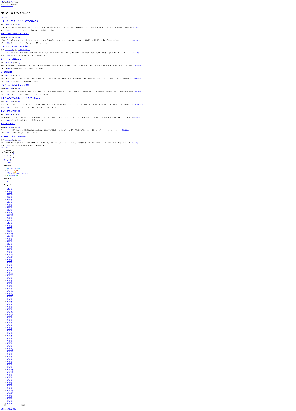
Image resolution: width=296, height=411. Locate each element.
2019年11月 (10, 254)
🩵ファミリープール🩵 (13, 169)
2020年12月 (10, 233)
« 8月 (5, 162)
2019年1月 (9, 270)
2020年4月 (9, 246)
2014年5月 (9, 361)
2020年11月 (10, 235)
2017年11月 (10, 293)
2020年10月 (10, 236)
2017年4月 (9, 304)
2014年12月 (10, 350)
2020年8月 (9, 240)
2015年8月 (9, 337)
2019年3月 (9, 267)
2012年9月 (9, 393)
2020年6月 (9, 243)
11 (6, 157)
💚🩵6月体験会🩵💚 (12, 175)
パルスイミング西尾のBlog (8, 1)
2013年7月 (9, 377)
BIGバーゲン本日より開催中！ (14, 137)
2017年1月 (9, 309)
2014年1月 (9, 367)
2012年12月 (10, 388)
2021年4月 (9, 227)
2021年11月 (10, 215)
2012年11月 (10, 390)
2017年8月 (9, 298)
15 (12, 157)
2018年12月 (10, 272)
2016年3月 (9, 325)
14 (10, 157)
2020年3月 (9, 248)
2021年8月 (9, 220)
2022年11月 (10, 196)
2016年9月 (9, 316)
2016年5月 (9, 322)
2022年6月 (9, 204)
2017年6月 (9, 301)
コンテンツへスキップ (7, 6)
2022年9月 (9, 199)
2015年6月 (9, 340)
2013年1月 (9, 387)
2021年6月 (9, 223)
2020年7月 (9, 241)
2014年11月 (10, 351)
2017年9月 (9, 296)
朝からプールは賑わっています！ (15, 34)
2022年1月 (9, 212)
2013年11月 (10, 371)
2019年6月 (9, 262)
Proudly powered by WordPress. (8, 409)
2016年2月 (9, 327)
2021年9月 (9, 219)
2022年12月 (10, 194)
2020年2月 (9, 249)
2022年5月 (9, 206)
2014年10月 (10, 353)
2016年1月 (9, 329)
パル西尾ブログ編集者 (24, 50)
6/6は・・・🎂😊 (11, 172)
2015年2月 (9, 346)
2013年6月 (9, 379)
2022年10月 (10, 197)
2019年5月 (9, 264)
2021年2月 (9, 230)
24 (4, 160)
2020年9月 (9, 238)
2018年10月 (10, 275)
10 (4, 157)
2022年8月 (9, 201)
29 (12, 160)
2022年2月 (9, 210)
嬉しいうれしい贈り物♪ (11, 111)
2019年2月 (9, 269)
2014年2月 (9, 366)
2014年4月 (9, 363)
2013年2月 (9, 385)
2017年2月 (9, 308)
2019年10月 (10, 256)
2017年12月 (10, 291)
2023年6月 (9, 188)
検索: (5, 405)
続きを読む (136, 27)
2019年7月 (9, 261)
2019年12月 (10, 253)
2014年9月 (9, 355)
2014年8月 (9, 356)
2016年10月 (10, 314)
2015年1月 (9, 348)
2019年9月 (9, 257)
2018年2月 (9, 288)
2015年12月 (10, 330)
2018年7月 (9, 280)
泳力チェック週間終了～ (11, 59)
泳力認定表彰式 (7, 72)
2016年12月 (10, 311)
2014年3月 (9, 364)
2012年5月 (9, 400)
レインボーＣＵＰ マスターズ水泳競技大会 (19, 21)
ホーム (5, 8)
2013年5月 (9, 380)
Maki (19, 101)
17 (4, 159)
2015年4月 (9, 343)
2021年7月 (9, 222)
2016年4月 (9, 324)
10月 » (9, 162)
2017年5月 (9, 303)
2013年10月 (10, 372)
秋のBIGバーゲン (8, 124)
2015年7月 (9, 338)
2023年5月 (9, 189)
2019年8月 (9, 259)
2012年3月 (9, 403)
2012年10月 (10, 392)
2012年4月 (9, 401)
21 (10, 159)
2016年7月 (9, 319)
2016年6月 (9, 321)
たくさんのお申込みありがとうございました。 (21, 98)
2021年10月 (10, 217)
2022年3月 (9, 209)
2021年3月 (9, 228)
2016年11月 (10, 312)
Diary (8, 30)
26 (7, 160)
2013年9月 (9, 374)
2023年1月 (9, 193)
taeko (19, 127)
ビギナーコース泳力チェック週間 (15, 85)
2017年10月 (10, 295)
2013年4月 (9, 382)
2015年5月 (9, 342)
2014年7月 (9, 358)
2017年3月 (9, 306)
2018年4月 (9, 285)
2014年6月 (9, 359)
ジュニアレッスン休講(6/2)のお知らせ (17, 173)
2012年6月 (9, 398)
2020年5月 (9, 244)
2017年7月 (9, 299)
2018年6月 (9, 282)
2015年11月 (10, 332)
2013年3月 (9, 384)
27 (9, 160)
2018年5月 (9, 283)
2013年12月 (10, 369)
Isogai (19, 24)
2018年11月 (10, 274)
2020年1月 (9, 251)
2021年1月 (9, 231)
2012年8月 (9, 395)
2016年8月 (9, 317)
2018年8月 (9, 278)
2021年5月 (9, 225)
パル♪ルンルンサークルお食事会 (14, 46)
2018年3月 (9, 287)
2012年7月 (9, 397)
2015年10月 (10, 333)
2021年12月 (10, 214)
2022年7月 (9, 202)
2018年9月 (9, 277)
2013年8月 (9, 376)
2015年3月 (9, 345)
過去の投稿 (4, 17)
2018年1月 (9, 290)
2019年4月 (9, 265)
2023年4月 (9, 191)
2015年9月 (9, 335)
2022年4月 (9, 207)
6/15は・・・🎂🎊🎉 (12, 170)
